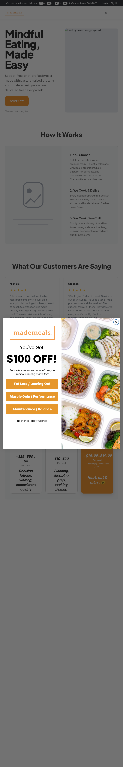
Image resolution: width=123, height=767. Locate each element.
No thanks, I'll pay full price (32, 421)
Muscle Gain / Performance (32, 396)
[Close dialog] (116, 322)
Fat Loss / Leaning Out (32, 383)
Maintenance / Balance (32, 409)
